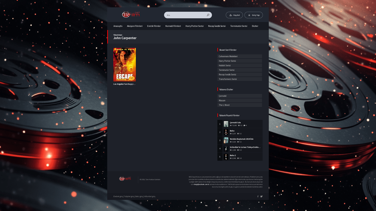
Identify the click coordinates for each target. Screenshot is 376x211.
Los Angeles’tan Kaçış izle (124, 84)
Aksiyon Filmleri (134, 25)
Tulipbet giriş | (129, 196)
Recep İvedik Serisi (216, 25)
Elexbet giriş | (118, 196)
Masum (222, 100)
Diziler (255, 25)
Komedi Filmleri (173, 25)
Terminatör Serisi (238, 25)
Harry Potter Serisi (194, 25)
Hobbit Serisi (225, 65)
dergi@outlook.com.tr (201, 184)
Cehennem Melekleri (228, 56)
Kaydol (236, 15)
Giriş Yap (256, 15)
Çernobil (222, 96)
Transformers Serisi (228, 79)
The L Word (224, 105)
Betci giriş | (139, 196)
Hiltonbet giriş (149, 196)
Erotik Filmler (154, 25)
